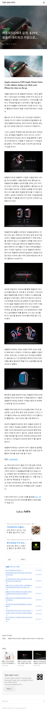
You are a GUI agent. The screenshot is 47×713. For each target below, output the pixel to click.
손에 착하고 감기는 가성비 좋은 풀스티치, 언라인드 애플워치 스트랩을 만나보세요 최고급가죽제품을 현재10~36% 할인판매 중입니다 (17, 531)
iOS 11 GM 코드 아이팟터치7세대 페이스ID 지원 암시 (19, 618)
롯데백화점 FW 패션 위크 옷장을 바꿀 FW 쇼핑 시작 (17, 543)
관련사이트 (5, 701)
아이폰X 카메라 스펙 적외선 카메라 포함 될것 (19, 613)
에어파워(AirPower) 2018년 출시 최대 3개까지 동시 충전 (19, 573)
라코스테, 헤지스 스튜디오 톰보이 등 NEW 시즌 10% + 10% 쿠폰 (16, 547)
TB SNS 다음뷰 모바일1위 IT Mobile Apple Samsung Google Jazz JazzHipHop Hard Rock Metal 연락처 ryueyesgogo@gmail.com (18, 681)
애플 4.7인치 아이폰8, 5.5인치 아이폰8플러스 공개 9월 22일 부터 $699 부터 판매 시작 (19, 586)
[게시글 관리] (15, 559)
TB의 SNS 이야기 (8, 3)
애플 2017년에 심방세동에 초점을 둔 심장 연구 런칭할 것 (19, 599)
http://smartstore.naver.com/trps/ (19, 524)
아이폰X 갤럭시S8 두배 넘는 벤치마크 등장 (18, 610)
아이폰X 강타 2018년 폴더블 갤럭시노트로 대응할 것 (19, 605)
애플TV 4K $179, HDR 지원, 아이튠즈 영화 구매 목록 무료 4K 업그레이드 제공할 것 (19, 592)
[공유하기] (12, 559)
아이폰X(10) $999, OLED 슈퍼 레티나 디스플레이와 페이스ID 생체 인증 (19, 580)
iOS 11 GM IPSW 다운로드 (13, 570)
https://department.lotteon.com (18, 540)
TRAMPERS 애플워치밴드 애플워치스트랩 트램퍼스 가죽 (16, 527)
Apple (7, 566)
